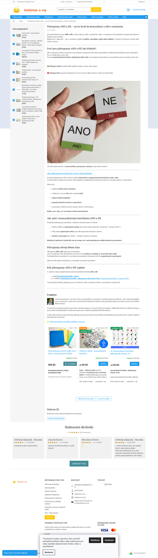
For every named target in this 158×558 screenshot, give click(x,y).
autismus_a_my (80, 497)
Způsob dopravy (50, 491)
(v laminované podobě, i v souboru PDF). (94, 278)
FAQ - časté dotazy (51, 513)
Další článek (104, 399)
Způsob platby (50, 488)
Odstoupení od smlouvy (53, 498)
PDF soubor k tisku (86, 381)
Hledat (96, 9)
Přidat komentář (56, 418)
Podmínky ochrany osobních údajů (55, 508)
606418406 (78, 490)
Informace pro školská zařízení (53, 503)
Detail (103, 364)
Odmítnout (95, 540)
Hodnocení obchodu (79, 427)
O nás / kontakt (66, 2)
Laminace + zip (100, 381)
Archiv (50, 517)
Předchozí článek (86, 399)
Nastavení (49, 552)
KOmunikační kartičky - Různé (68, 276)
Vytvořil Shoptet (140, 553)
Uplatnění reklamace (52, 495)
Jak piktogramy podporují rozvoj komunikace (69, 173)
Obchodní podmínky (85, 2)
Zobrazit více (79, 463)
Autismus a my (79, 494)
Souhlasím (109, 540)
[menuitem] (17, 17)
